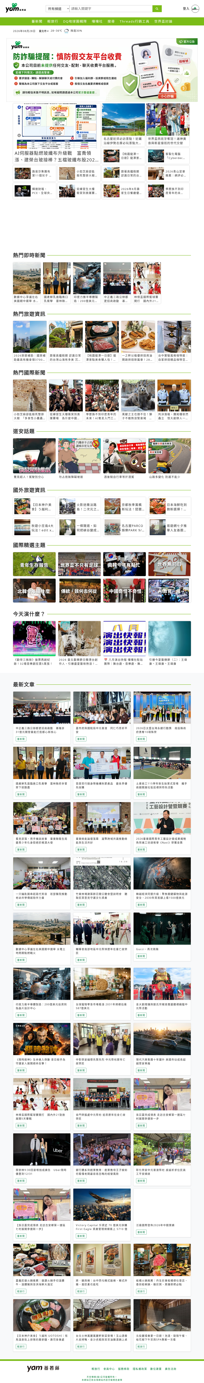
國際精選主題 (29, 545)
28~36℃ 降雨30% (66, 30)
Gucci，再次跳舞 (147, 949)
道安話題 (24, 431)
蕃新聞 (37, 21)
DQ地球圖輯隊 (75, 21)
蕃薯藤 (15, 8)
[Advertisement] (102, 226)
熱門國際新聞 (29, 372)
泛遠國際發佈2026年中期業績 (155, 1225)
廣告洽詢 (170, 1369)
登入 (186, 8)
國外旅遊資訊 (29, 490)
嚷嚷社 (97, 21)
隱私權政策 (140, 1369)
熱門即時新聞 (29, 255)
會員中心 (109, 1369)
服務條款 (124, 1369)
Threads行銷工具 (134, 21)
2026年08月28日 (24, 31)
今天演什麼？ (29, 613)
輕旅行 (52, 21)
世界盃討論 (163, 21)
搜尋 (111, 21)
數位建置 (156, 1369)
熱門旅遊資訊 (29, 313)
